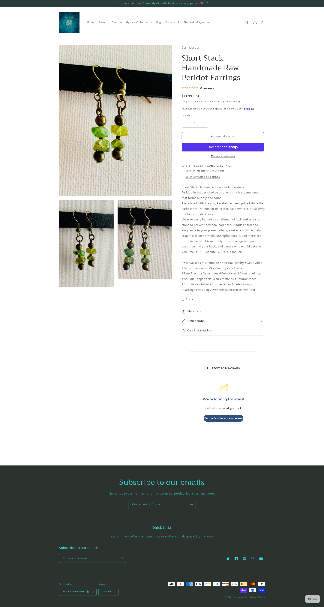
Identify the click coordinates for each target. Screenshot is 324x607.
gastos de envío (194, 101)
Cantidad (186, 115)
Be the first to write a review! (223, 418)
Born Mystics (238, 597)
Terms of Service (133, 536)
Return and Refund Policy (162, 536)
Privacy (208, 536)
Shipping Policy (191, 536)
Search (115, 536)
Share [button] (189, 299)
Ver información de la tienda (202, 176)
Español (106, 591)
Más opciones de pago (223, 156)
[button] (116, 22)
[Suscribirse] (191, 504)
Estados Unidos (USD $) (76, 591)
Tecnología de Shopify (255, 597)
